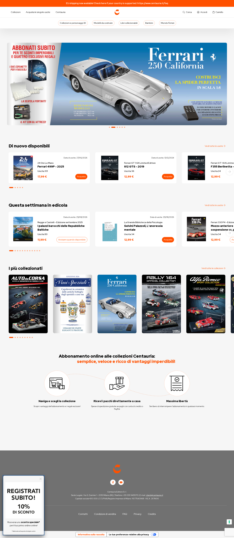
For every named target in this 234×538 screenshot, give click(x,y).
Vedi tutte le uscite (214, 146)
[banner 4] (120, 127)
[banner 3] (117, 127)
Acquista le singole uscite (38, 12)
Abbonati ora (28, 321)
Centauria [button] (60, 12)
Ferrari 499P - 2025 (51, 166)
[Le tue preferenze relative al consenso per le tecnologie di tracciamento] (229, 521)
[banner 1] (109, 127)
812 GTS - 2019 (134, 166)
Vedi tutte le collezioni (212, 268)
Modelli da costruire (103, 23)
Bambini (149, 23)
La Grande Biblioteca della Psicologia (143, 222)
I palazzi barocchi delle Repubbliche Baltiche (61, 227)
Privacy (137, 514)
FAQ (124, 514)
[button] (187, 12)
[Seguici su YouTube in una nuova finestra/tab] (121, 482)
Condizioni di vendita (105, 514)
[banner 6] (124, 127)
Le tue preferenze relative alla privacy (129, 534)
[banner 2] (117, 84)
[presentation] (229, 171)
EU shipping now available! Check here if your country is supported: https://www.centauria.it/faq (117, 3)
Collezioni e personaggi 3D (73, 23)
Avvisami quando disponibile (72, 239)
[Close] (40, 479)
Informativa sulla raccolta (91, 534)
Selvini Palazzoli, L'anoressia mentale (143, 227)
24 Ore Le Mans (45, 163)
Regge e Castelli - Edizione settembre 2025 (60, 222)
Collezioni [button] (15, 12)
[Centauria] (117, 12)
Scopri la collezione (72, 321)
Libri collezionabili (129, 23)
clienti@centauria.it (154, 495)
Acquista (81, 176)
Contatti (83, 514)
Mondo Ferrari (167, 23)
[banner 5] (122, 127)
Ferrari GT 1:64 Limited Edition (140, 163)
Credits (152, 514)
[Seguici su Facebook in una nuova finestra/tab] (113, 482)
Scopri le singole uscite (28, 328)
